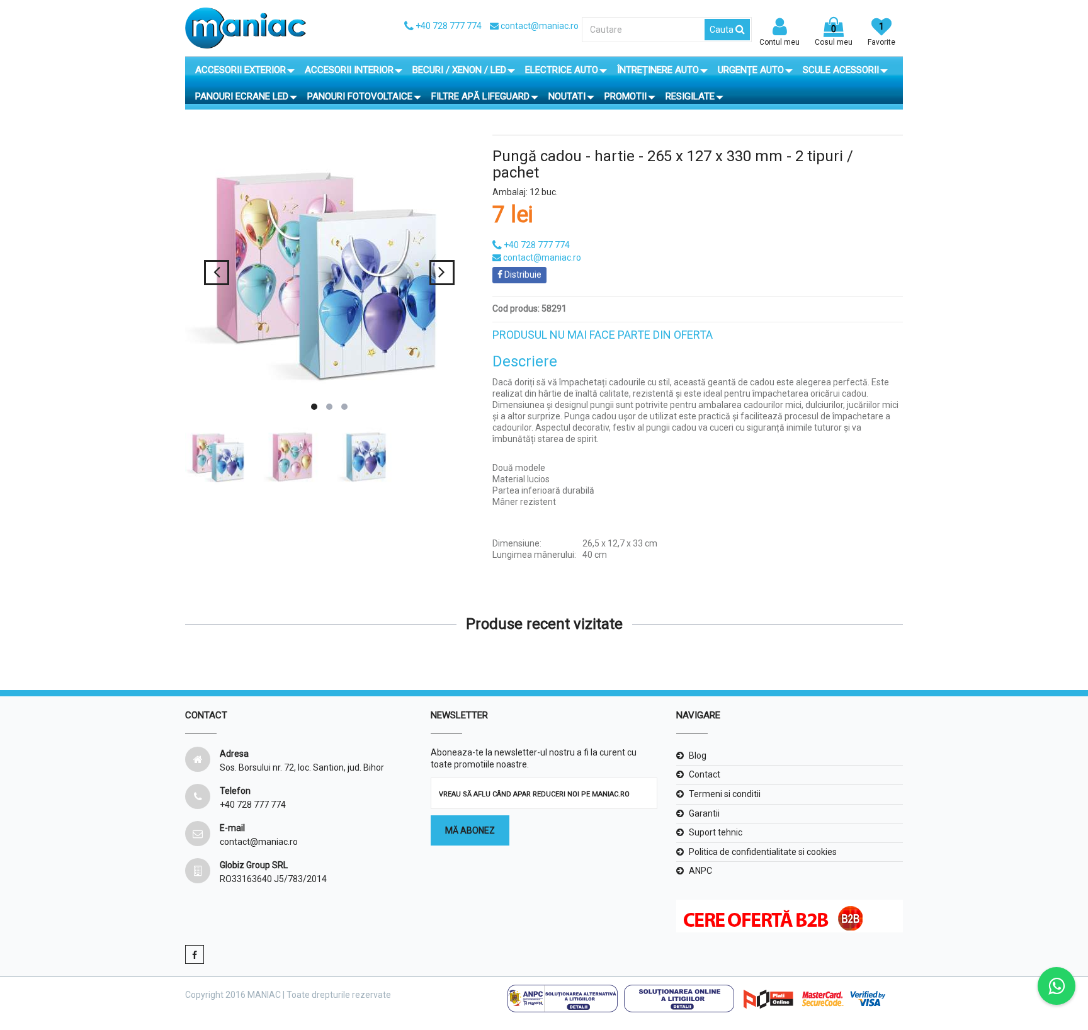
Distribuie (521, 274)
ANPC (700, 871)
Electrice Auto (561, 70)
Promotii (625, 96)
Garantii (704, 813)
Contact (704, 774)
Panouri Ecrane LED (241, 96)
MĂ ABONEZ (470, 830)
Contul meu (779, 42)
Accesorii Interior (349, 70)
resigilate (690, 96)
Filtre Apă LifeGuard (480, 96)
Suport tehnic (715, 832)
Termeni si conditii (725, 794)
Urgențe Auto (751, 70)
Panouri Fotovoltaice (359, 96)
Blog (697, 755)
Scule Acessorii (841, 70)
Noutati (567, 96)
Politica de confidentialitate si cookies (763, 852)
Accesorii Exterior (240, 70)
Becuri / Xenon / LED (459, 70)
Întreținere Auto (658, 70)
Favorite (881, 34)
